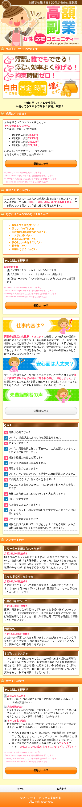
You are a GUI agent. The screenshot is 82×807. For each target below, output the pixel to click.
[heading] (41, 23)
